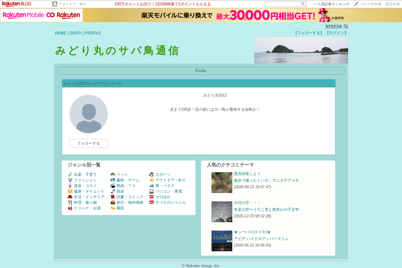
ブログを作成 (370, 4)
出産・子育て (85, 174)
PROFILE (93, 33)
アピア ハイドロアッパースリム (261, 238)
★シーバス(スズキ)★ (252, 232)
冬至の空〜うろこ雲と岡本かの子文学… (268, 209)
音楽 (120, 191)
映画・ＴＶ (126, 185)
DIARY (76, 33)
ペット (122, 174)
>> (331, 4)
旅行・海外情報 (130, 202)
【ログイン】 (336, 33)
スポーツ (163, 174)
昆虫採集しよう (247, 173)
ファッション (85, 180)
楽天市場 (393, 4)
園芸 (120, 208)
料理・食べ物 (85, 202)
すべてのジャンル (170, 202)
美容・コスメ (85, 185)
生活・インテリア (89, 197)
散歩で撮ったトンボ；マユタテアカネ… (268, 180)
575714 (334, 26)
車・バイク (165, 185)
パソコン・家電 (168, 191)
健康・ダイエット (89, 191)
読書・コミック (130, 197)
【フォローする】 (308, 33)
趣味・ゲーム (128, 180)
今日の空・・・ (247, 203)
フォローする (88, 143)
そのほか (163, 197)
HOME (61, 33)
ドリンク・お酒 (87, 208)
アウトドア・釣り (72, 4)
